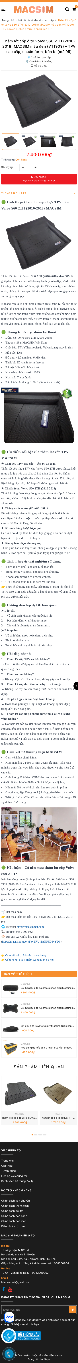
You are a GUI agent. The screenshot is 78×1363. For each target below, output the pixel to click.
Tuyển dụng (8, 1170)
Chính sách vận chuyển (15, 1200)
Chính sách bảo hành (14, 1215)
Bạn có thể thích (18, 974)
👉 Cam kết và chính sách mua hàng (23, 955)
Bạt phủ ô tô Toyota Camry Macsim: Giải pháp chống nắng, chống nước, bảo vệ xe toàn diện (46, 1026)
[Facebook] (3, 1290)
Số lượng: (7, 167)
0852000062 (40, 1272)
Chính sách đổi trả (12, 1210)
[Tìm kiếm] (67, 8)
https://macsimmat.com (30, 926)
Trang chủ (7, 1160)
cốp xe (58, 1114)
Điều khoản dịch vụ (13, 1226)
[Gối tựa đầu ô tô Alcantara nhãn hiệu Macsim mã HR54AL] (10, 1008)
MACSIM (25, 984)
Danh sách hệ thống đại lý (17, 1181)
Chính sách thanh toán (15, 1205)
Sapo (47, 1359)
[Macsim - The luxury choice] (33, 9)
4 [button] (44, 1134)
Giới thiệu (7, 1165)
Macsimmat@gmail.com (15, 1282)
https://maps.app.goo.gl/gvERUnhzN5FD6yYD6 (31, 941)
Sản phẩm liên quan (39, 1066)
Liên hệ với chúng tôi (14, 1175)
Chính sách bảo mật (13, 1221)
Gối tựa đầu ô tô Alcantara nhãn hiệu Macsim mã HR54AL (47, 1007)
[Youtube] (10, 1290)
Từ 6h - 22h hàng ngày (15, 1272)
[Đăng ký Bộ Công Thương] (21, 1335)
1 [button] (32, 1134)
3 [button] (40, 1134)
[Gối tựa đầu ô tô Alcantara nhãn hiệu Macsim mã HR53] (10, 988)
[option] (39, 100)
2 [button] (35, 1134)
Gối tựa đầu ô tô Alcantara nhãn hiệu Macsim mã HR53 (47, 988)
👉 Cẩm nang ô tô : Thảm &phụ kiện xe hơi (27, 959)
